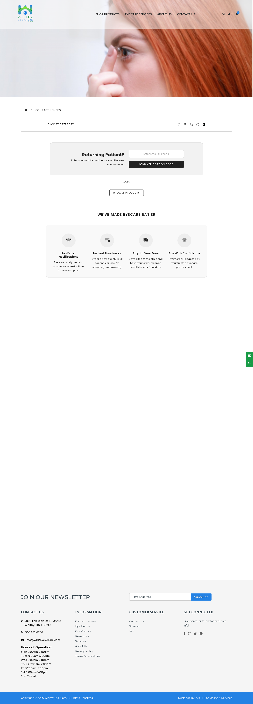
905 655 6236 (34, 632)
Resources (82, 636)
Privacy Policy (84, 651)
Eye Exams (82, 626)
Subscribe (201, 597)
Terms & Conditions (87, 656)
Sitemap (134, 626)
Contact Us (186, 14)
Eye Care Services (138, 14)
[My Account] (230, 14)
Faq (131, 631)
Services (80, 641)
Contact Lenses (48, 110)
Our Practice (83, 631)
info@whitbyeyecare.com (43, 640)
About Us (164, 14)
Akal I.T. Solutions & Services (214, 698)
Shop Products (107, 14)
